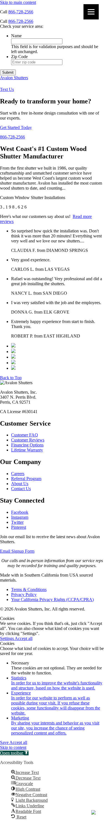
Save (4, 742)
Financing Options (27, 445)
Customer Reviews (27, 440)
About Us (19, 483)
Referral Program (26, 478)
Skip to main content (18, 2)
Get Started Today (16, 127)
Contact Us (21, 488)
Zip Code (19, 56)
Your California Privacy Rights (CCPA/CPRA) (52, 599)
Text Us (7, 89)
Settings (7, 638)
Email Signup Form (17, 551)
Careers (17, 473)
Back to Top (11, 377)
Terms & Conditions (29, 589)
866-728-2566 (20, 11)
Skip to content (13, 747)
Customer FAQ (24, 435)
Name (16, 35)
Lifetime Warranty (27, 450)
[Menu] (91, 11)
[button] (14, 753)
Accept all (23, 638)
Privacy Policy (24, 594)
